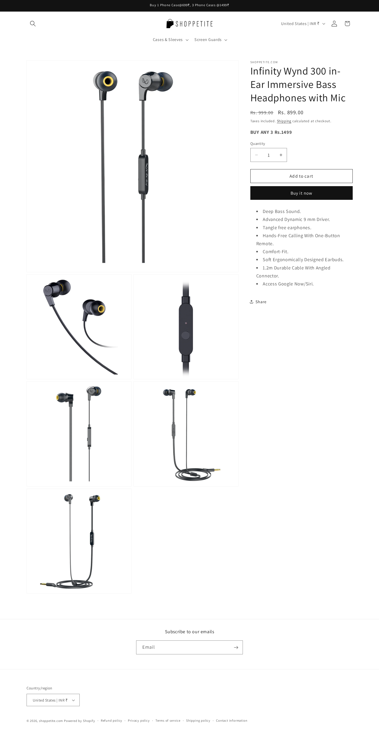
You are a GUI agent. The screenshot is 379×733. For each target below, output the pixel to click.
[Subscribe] (236, 647)
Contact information (231, 720)
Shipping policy (198, 720)
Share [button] (261, 301)
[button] (33, 23)
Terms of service (167, 720)
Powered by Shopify (79, 721)
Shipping (284, 120)
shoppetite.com (51, 721)
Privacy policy (139, 720)
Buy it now (301, 193)
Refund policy (111, 720)
